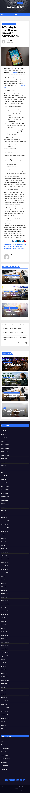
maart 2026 (4, 437)
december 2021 (5, 600)
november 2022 (5, 562)
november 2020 (5, 645)
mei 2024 (3, 510)
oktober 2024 (4, 493)
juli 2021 (3, 617)
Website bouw (4, 769)
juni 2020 (3, 662)
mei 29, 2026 (8, 383)
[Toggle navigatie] (16, 14)
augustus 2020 (5, 656)
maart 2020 (4, 673)
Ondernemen (9, 275)
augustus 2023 (5, 531)
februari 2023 (4, 552)
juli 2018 (3, 721)
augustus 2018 (5, 718)
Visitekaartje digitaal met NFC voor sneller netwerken (14, 279)
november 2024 (5, 489)
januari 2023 (4, 555)
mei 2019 (3, 694)
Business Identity (14, 7)
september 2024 (5, 496)
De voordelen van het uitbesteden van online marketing (19, 246)
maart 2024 (4, 517)
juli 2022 (3, 576)
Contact (12, 790)
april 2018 (3, 728)
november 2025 (5, 448)
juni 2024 (3, 507)
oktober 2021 (4, 607)
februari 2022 (4, 593)
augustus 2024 (5, 500)
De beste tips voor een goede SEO (8, 246)
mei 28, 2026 (8, 399)
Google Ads (14, 72)
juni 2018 (3, 725)
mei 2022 (3, 583)
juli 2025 (3, 462)
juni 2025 (3, 465)
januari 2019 (4, 704)
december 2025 (5, 444)
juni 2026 (3, 431)
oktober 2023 (4, 524)
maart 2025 (4, 476)
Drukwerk (3, 751)
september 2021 (5, 611)
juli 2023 (3, 534)
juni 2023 (3, 538)
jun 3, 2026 (7, 368)
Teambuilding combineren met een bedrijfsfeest (15, 324)
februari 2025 (4, 479)
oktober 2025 (4, 451)
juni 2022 (3, 579)
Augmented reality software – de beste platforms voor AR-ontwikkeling (12, 312)
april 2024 (3, 514)
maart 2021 (4, 631)
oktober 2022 (4, 566)
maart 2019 (4, 697)
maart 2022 (4, 590)
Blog (7, 377)
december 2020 (5, 642)
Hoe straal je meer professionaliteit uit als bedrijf (15, 343)
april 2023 (3, 545)
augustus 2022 (5, 572)
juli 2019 (3, 687)
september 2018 (5, 714)
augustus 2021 (5, 614)
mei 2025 (3, 469)
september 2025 (5, 455)
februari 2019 (4, 701)
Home (7, 790)
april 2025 (3, 472)
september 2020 (5, 652)
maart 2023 (4, 548)
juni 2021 (3, 621)
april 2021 (3, 628)
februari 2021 (4, 635)
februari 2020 (4, 676)
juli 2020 (3, 659)
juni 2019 (3, 690)
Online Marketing (16, 275)
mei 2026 (3, 434)
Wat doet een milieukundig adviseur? (12, 328)
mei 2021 (3, 624)
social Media (4, 762)
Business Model (5, 748)
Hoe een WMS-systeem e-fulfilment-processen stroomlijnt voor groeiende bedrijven (15, 296)
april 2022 (3, 586)
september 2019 (5, 680)
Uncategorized (5, 765)
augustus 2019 (5, 683)
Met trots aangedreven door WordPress (10, 786)
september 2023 (5, 527)
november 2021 (5, 604)
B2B (4, 275)
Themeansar (14, 788)
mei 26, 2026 (8, 414)
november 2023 (5, 521)
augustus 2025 (5, 458)
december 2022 (5, 559)
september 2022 (5, 569)
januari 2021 (4, 638)
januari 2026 (4, 441)
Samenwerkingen (19, 790)
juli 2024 (3, 503)
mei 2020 (3, 666)
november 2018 (5, 707)
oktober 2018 (4, 711)
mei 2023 (3, 541)
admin (11, 40)
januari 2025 (4, 482)
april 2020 (3, 669)
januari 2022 (4, 597)
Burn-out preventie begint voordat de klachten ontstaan (14, 411)
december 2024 (5, 486)
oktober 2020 (4, 649)
